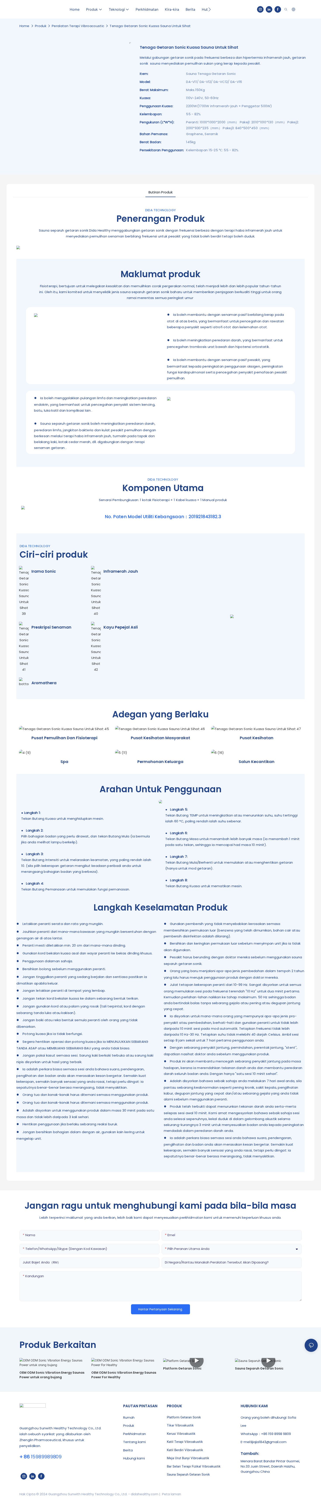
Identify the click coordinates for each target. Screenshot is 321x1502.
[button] (209, 9)
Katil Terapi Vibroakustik (185, 1441)
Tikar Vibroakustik (180, 1425)
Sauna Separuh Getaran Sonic (259, 1368)
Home (24, 26)
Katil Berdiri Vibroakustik (185, 1450)
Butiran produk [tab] (160, 192)
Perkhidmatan (134, 1434)
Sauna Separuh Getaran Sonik (188, 1474)
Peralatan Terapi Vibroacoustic (78, 26)
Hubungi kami (134, 1458)
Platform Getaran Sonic (182, 1368)
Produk (40, 26)
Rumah (129, 1417)
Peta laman (171, 1494)
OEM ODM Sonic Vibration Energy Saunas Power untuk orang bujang (52, 1374)
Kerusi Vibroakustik (181, 1433)
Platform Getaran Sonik (184, 1417)
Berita (128, 1450)
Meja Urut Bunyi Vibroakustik (188, 1458)
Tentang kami (134, 1442)
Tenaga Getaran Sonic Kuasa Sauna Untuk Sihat (150, 26)
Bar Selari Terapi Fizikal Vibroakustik (194, 1466)
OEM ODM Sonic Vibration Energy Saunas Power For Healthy (123, 1374)
